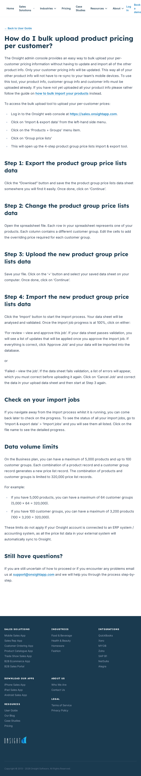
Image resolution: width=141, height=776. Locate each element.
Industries (46, 8)
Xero (101, 640)
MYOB (102, 645)
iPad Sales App (13, 689)
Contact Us (58, 689)
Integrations (108, 629)
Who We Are (58, 684)
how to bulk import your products (61, 93)
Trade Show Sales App (18, 656)
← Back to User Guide (18, 28)
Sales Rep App (13, 640)
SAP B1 (102, 656)
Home (10, 8)
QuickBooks (105, 635)
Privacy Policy (59, 710)
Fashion (56, 650)
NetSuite (103, 661)
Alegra (102, 666)
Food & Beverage (61, 635)
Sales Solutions (25, 8)
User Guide (11, 710)
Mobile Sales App (15, 635)
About (116, 8)
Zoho (101, 650)
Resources (97, 8)
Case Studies (80, 8)
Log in (128, 8)
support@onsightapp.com (33, 574)
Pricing (66, 8)
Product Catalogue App (18, 650)
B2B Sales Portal (14, 666)
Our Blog (9, 715)
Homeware (57, 645)
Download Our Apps (19, 678)
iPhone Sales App (15, 684)
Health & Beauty (61, 640)
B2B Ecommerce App (17, 661)
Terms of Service (61, 705)
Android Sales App (15, 694)
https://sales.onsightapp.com (93, 114)
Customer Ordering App (18, 645)
